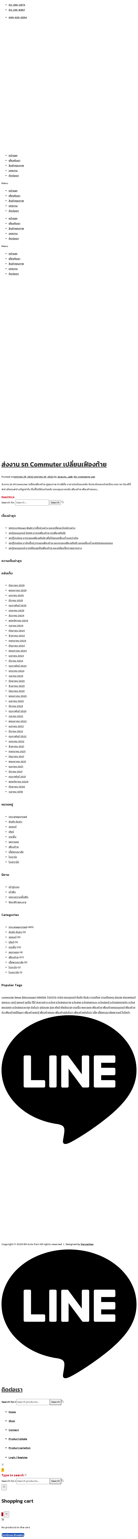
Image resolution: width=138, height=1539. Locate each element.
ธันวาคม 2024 (16, 616)
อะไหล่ (51, 1002)
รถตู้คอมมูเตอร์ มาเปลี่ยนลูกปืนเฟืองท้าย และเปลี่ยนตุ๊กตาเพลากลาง (45, 548)
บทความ (13, 171)
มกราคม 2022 (16, 741)
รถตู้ (13, 1002)
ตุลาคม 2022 (16, 716)
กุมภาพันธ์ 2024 (17, 666)
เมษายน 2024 (16, 656)
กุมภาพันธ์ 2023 (17, 711)
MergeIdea (87, 1244)
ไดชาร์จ (13, 857)
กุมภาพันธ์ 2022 (17, 736)
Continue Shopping (13, 1535)
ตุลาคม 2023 (16, 676)
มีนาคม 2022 (16, 731)
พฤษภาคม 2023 (18, 696)
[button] (69, 183)
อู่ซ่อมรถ (44, 1007)
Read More (7, 497)
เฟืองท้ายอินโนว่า (83, 1012)
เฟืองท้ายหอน (47, 1012)
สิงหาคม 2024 (17, 636)
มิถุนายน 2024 (17, 646)
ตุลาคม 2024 (16, 626)
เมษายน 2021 (16, 767)
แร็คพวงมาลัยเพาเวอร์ (109, 1012)
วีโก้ (34, 1002)
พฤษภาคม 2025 (18, 590)
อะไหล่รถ (76, 1002)
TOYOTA (52, 997)
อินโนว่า (35, 1007)
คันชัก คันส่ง (15, 822)
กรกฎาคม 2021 (17, 751)
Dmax (18, 997)
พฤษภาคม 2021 (17, 761)
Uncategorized (18, 817)
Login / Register (18, 1457)
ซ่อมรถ (118, 997)
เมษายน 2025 (16, 595)
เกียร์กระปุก (66, 1007)
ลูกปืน (28, 1002)
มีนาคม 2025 (16, 600)
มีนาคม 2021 (15, 772)
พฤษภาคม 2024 (18, 651)
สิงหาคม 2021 (16, 746)
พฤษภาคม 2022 (18, 721)
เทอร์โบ (12, 837)
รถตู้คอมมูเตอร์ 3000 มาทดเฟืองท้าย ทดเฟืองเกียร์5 (37, 533)
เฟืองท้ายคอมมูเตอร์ (114, 1007)
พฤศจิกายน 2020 (18, 782)
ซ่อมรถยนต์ (129, 997)
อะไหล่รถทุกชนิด (119, 1002)
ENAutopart (29, 997)
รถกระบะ (6, 1002)
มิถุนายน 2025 (17, 585)
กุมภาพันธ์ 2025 (17, 605)
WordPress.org (17, 902)
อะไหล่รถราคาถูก (21, 1007)
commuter (7, 997)
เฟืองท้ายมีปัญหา (14, 1012)
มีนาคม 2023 (16, 706)
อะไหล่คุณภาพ (63, 1002)
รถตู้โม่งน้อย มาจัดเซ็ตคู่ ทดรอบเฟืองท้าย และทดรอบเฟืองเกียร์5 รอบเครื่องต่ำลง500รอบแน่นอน (61, 543)
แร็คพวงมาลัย (16, 852)
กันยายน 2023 (17, 681)
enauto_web (65, 477)
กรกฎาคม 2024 (17, 641)
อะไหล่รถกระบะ (90, 1002)
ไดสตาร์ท (14, 862)
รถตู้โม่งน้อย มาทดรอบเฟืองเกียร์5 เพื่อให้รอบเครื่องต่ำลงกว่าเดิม (43, 538)
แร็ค (95, 1012)
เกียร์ (11, 832)
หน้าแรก (13, 155)
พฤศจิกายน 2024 (18, 621)
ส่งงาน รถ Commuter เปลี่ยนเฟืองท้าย (54, 464)
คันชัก (79, 997)
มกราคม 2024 (16, 671)
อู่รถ (52, 1007)
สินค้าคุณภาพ (16, 166)
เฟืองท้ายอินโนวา (64, 1012)
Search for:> (8, 1402)
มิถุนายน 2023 (17, 691)
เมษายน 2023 (16, 701)
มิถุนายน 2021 (16, 756)
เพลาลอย (14, 842)
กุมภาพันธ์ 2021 (17, 777)
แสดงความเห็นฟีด (18, 897)
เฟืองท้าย (14, 847)
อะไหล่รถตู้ (103, 1002)
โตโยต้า (126, 1012)
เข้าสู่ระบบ (14, 887)
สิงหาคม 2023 (17, 686)
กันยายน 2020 (17, 787)
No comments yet (84, 477)
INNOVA (41, 997)
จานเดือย (95, 997)
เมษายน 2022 (16, 726)
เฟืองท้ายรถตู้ (31, 1012)
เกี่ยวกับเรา (14, 161)
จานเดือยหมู (107, 997)
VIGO (60, 997)
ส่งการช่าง (42, 1002)
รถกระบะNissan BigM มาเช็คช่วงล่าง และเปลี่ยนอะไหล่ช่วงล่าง (42, 528)
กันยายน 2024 (17, 631)
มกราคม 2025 (16, 610)
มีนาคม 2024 (16, 661)
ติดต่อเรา (14, 176)
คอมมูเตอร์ (70, 997)
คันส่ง (86, 997)
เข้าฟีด (12, 892)
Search (55, 1402)
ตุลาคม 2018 (16, 792)
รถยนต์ (13, 827)
